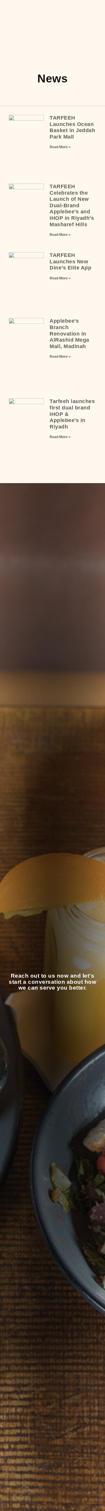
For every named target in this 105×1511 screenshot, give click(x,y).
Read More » (60, 147)
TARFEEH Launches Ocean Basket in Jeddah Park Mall (72, 127)
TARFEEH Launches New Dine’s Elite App (70, 261)
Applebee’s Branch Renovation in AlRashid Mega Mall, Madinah (69, 333)
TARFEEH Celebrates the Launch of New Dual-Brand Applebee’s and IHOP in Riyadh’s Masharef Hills (72, 205)
